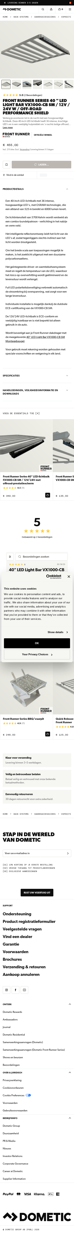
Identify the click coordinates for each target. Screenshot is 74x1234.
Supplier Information (14, 1178)
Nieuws (18, 1148)
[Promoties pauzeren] (5, 3)
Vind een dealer (17, 936)
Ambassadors (10, 1019)
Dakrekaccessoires (45, 17)
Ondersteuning (17, 914)
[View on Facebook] (15, 990)
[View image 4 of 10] (37, 84)
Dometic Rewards (12, 1012)
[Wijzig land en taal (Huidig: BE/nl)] (69, 3)
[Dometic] (12, 9)
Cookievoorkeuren (13, 1087)
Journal (6, 1027)
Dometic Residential (25, 1034)
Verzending (24, 149)
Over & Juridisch (12, 1072)
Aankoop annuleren (21, 974)
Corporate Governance (26, 1163)
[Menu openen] (70, 9)
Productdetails (13, 189)
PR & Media (20, 1141)
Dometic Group (22, 1125)
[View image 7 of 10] (68, 84)
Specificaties (11, 375)
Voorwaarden (15, 951)
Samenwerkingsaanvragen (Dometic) (23, 1042)
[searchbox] (44, 556)
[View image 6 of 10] (58, 84)
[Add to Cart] (47, 495)
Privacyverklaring (12, 1080)
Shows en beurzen (13, 1057)
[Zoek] (43, 9)
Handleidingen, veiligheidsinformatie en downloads (30, 392)
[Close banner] (69, 576)
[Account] (51, 9)
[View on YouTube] (24, 990)
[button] (13, 175)
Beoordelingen (11, 1064)
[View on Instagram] (6, 990)
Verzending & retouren (24, 966)
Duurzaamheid (11, 1133)
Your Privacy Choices (35, 654)
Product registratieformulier (29, 921)
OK (37, 643)
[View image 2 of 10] (16, 84)
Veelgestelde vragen (22, 929)
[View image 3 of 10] (26, 84)
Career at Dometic (23, 1171)
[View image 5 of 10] (47, 84)
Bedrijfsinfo (10, 1118)
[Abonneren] (67, 853)
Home (5, 17)
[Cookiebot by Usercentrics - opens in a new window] (46, 576)
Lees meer (8, 127)
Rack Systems (21, 17)
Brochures (31, 959)
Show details (55, 632)
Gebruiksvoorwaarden (15, 1110)
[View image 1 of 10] (5, 84)
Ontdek (7, 1004)
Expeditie (66, 17)
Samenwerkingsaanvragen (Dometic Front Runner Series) (34, 1049)
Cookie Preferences (13, 1095)
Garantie (11, 944)
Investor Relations (23, 1156)
